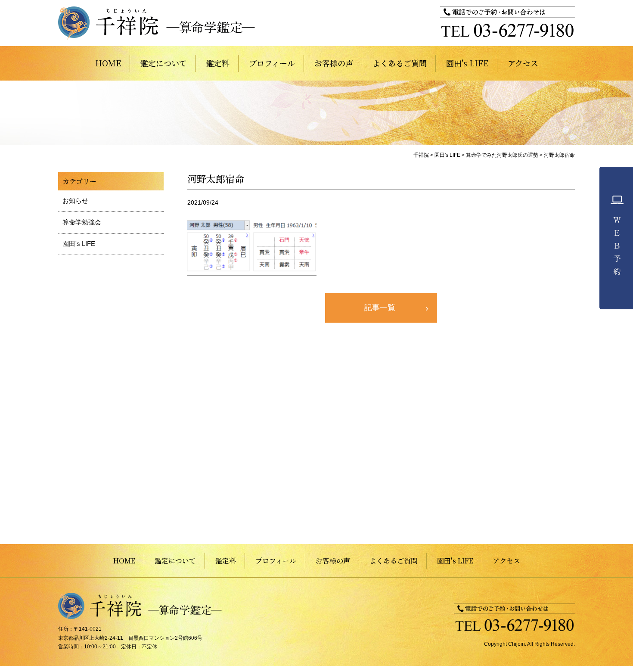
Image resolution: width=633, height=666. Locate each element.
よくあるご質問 (399, 62)
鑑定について (163, 62)
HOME (108, 62)
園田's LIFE (467, 62)
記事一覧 (379, 307)
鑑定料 (218, 62)
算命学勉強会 (81, 222)
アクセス (523, 62)
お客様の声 (333, 62)
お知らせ (75, 200)
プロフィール (272, 62)
